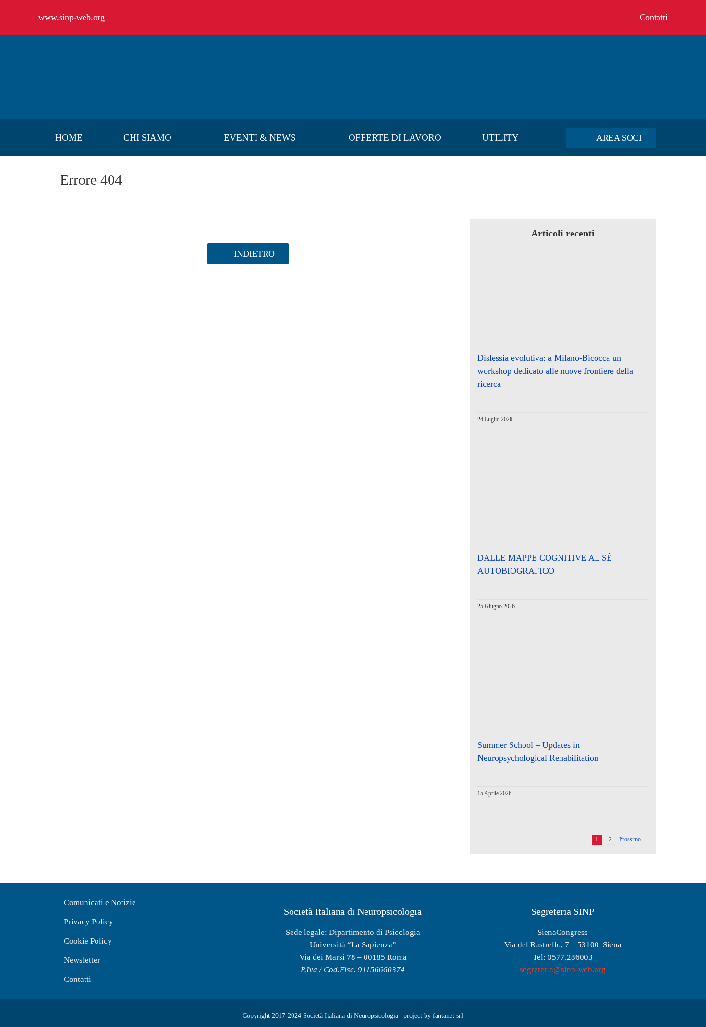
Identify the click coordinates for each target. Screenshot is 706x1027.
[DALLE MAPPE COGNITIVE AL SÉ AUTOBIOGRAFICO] (554, 505)
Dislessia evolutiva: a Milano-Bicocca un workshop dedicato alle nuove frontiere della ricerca (555, 371)
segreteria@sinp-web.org (563, 969)
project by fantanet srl (433, 1015)
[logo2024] (110, 51)
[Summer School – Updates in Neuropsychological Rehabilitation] (554, 692)
